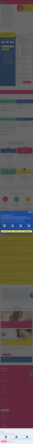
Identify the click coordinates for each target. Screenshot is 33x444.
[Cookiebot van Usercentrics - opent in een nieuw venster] (28, 212)
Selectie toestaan (16, 231)
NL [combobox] (30, 430)
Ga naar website (3, 441)
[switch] (12, 226)
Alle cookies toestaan (27, 231)
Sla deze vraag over (11, 441)
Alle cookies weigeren (6, 231)
